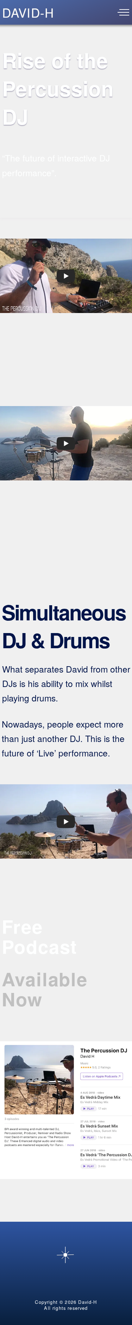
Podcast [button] (42, 946)
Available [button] (48, 978)
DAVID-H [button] (28, 12)
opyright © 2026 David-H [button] (68, 1302)
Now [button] (22, 999)
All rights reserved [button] (66, 1308)
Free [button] (25, 926)
